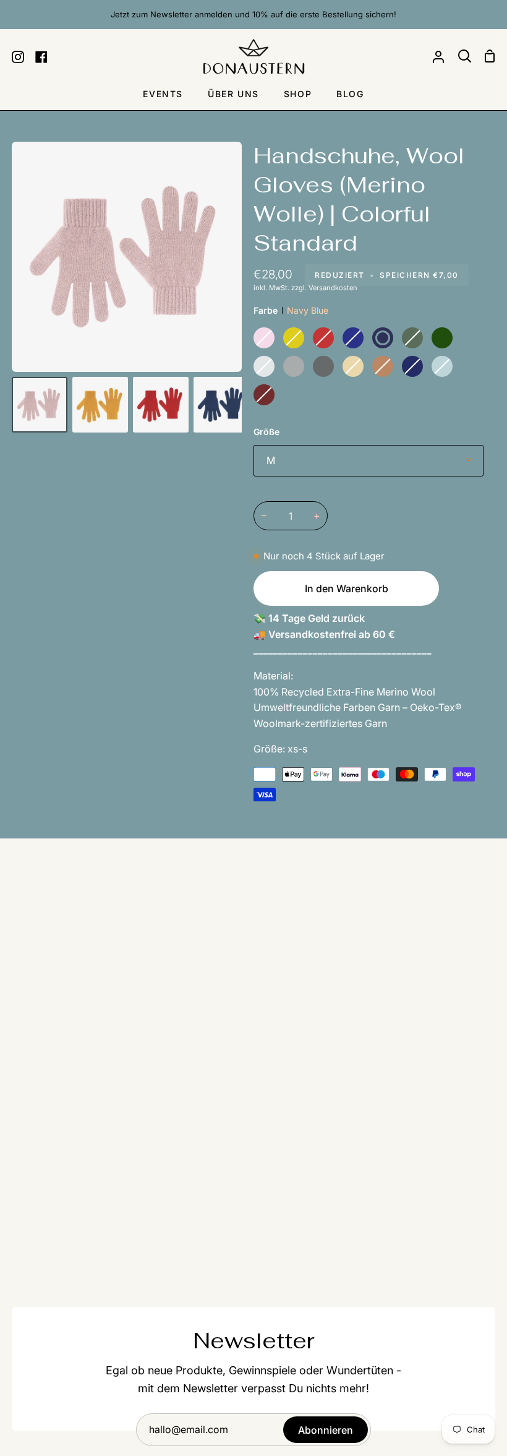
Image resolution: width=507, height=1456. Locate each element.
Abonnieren (325, 1430)
